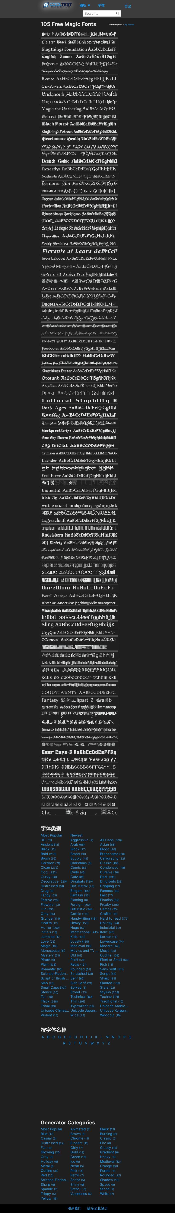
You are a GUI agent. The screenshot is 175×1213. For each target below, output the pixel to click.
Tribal (48, 1006)
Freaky (109, 904)
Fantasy (80, 895)
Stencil (49, 992)
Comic (79, 867)
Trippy (48, 1193)
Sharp (108, 978)
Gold (77, 1152)
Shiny (77, 1184)
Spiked (78, 987)
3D (46, 840)
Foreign (80, 904)
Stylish (109, 992)
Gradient (109, 1152)
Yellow (49, 1198)
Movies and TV (84, 950)
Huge (78, 927)
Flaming (79, 900)
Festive (50, 900)
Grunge (50, 918)
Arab (77, 844)
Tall (47, 996)
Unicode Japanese (84, 1010)
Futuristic (81, 909)
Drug (47, 890)
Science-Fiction (55, 973)
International (84, 932)
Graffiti (109, 914)
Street (78, 992)
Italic (107, 932)
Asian (107, 844)
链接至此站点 (97, 1208)
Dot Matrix (82, 886)
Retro (78, 964)
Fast (106, 895)
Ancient (50, 844)
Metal (48, 1166)
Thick (49, 1001)
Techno (109, 996)
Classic (110, 863)
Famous (109, 890)
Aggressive (81, 840)
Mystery (50, 955)
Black (48, 849)
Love (48, 941)
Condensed (112, 867)
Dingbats (81, 881)
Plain (48, 964)
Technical (81, 996)
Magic (49, 946)
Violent (49, 1015)
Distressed (52, 886)
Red (47, 1175)
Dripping (110, 886)
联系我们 (74, 1208)
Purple (108, 1170)
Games (109, 909)
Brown (78, 1134)
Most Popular (51, 835)
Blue (47, 1134)
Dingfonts (111, 881)
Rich (106, 964)
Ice (75, 1161)
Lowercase (112, 941)
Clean (49, 867)
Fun (48, 909)
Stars (107, 987)
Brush (48, 858)
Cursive (109, 872)
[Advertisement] (20, 85)
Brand (78, 854)
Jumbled (51, 937)
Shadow (109, 1180)
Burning (108, 1134)
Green (78, 1157)
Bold (48, 854)
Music (108, 950)
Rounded (80, 969)
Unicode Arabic (114, 1006)
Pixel (77, 960)
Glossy (108, 1147)
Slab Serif (81, 983)
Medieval (81, 946)
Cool (49, 872)
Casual (49, 1138)
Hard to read (114, 918)
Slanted (110, 983)
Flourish (109, 900)
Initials (49, 932)
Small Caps (53, 987)
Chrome (79, 1138)
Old (76, 955)
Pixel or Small (114, 960)
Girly (48, 914)
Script (108, 973)
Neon (77, 1166)
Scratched (81, 973)
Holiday (109, 923)
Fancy (49, 895)
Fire (105, 1143)
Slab (47, 983)
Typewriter (82, 1006)
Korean (108, 937)
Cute (77, 877)
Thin (77, 1001)
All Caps (111, 840)
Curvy (49, 877)
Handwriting (84, 918)
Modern (110, 946)
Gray (47, 1157)
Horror (50, 927)
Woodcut (110, 1015)
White (107, 1193)
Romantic (52, 969)
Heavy (79, 923)
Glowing (51, 1152)
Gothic (79, 914)
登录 (127, 6)
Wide (77, 1015)
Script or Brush (55, 978)
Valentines (81, 1193)
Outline (109, 955)
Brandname (112, 854)
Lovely (79, 941)
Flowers (50, 904)
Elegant (80, 890)
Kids (77, 937)
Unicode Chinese (55, 1010)
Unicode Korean (114, 1010)
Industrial (110, 927)
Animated (80, 1129)
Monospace (53, 950)
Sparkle (49, 1189)
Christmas (81, 863)
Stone (107, 1189)
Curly (78, 872)
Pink (76, 1170)
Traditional (111, 1001)
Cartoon (50, 863)
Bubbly (79, 858)
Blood (108, 849)
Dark (108, 877)
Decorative (54, 881)
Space (107, 1184)
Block (78, 849)
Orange (109, 1166)
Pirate (48, 960)
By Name (129, 24)
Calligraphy (112, 858)
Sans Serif (112, 969)
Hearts (49, 923)
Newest (76, 835)
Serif (77, 978)
